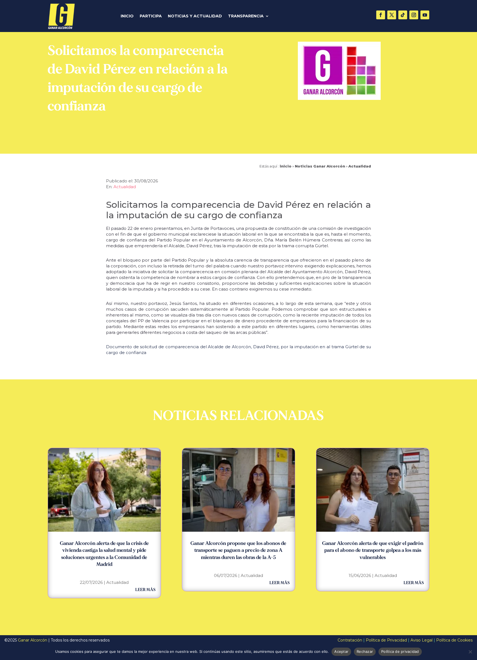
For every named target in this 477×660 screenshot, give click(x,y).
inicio (286, 166)
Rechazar (365, 651)
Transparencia (246, 16)
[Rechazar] (470, 651)
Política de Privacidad (386, 640)
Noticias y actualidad (195, 16)
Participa (151, 16)
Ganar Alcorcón (32, 640)
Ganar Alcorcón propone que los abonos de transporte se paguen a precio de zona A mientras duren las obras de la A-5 (238, 550)
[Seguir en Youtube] (424, 14)
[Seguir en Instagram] (413, 14)
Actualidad (359, 166)
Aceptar (341, 651)
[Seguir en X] (391, 14)
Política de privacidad (400, 651)
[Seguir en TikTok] (402, 14)
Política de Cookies (454, 640)
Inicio (127, 16)
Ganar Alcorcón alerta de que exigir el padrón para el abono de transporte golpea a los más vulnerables (372, 550)
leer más (145, 589)
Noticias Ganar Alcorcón (320, 166)
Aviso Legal (421, 640)
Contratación (350, 640)
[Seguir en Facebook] (380, 14)
